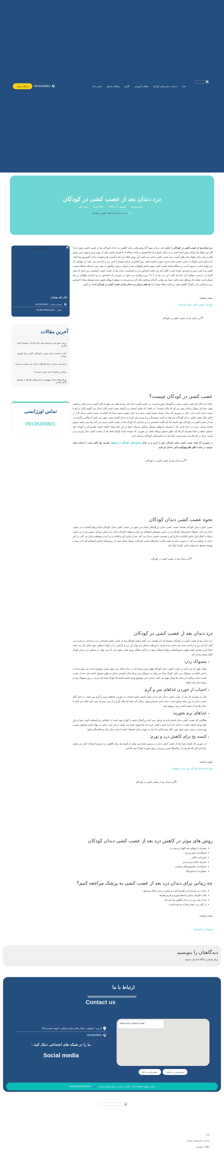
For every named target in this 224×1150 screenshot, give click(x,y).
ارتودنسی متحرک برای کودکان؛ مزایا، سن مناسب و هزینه (41, 364)
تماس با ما (97, 86)
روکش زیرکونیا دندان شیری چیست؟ (50, 372)
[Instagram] (61, 1065)
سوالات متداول (113, 86)
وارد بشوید (190, 959)
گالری (127, 86)
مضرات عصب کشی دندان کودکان (195, 304)
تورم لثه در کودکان (203, 929)
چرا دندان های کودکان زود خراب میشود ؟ (192, 768)
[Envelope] (52, 1065)
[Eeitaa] (44, 1065)
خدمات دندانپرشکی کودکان (165, 86)
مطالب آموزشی (141, 86)
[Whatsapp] (78, 1065)
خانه (184, 86)
